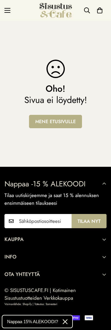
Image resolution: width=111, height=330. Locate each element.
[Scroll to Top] (100, 298)
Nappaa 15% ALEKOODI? (32, 321)
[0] (100, 10)
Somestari (51, 304)
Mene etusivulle (55, 121)
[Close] (65, 321)
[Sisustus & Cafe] (55, 10)
